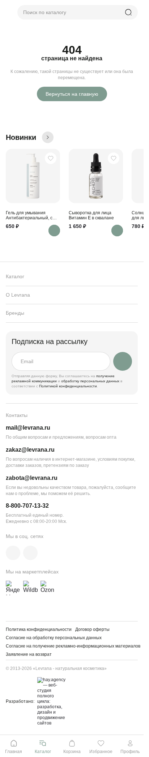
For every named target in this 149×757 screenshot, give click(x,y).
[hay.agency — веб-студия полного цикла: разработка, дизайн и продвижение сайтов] (50, 701)
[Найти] (128, 12)
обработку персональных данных (90, 381)
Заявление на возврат (29, 654)
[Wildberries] (30, 588)
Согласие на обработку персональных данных (54, 637)
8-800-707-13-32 (27, 506)
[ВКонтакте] (13, 553)
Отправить (122, 361)
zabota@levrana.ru (32, 478)
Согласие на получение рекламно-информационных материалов (73, 646)
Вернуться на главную (72, 94)
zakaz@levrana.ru (30, 450)
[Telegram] (30, 553)
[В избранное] (50, 158)
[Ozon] (48, 588)
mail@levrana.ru (28, 428)
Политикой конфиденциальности (68, 386)
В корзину (54, 230)
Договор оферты (92, 629)
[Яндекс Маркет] (13, 588)
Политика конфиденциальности (39, 629)
